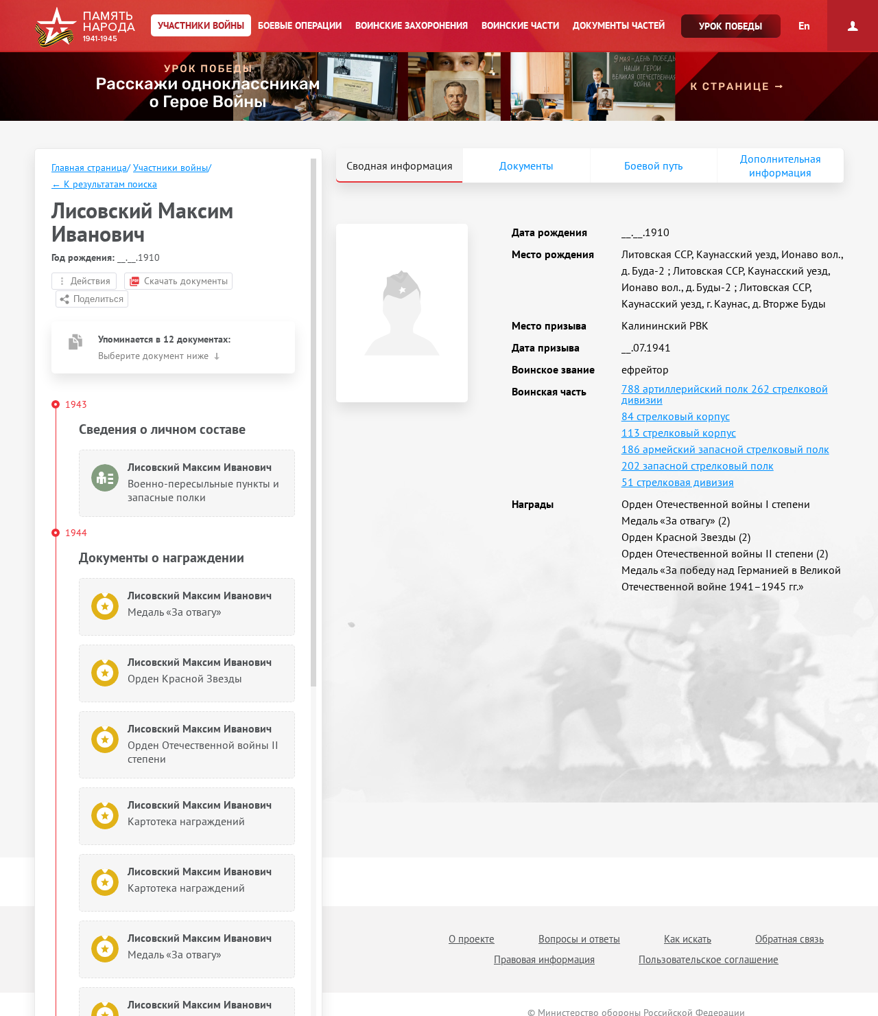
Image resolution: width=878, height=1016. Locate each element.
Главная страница (89, 167)
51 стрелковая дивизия (677, 481)
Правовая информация (544, 959)
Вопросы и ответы (579, 938)
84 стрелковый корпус (675, 416)
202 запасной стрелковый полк (697, 465)
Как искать (687, 938)
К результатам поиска (104, 184)
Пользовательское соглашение (709, 959)
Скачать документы (186, 281)
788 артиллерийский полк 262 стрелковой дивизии (724, 394)
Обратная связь (789, 938)
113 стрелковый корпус (678, 432)
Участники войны (170, 167)
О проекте (472, 938)
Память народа (84, 27)
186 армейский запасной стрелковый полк (725, 448)
